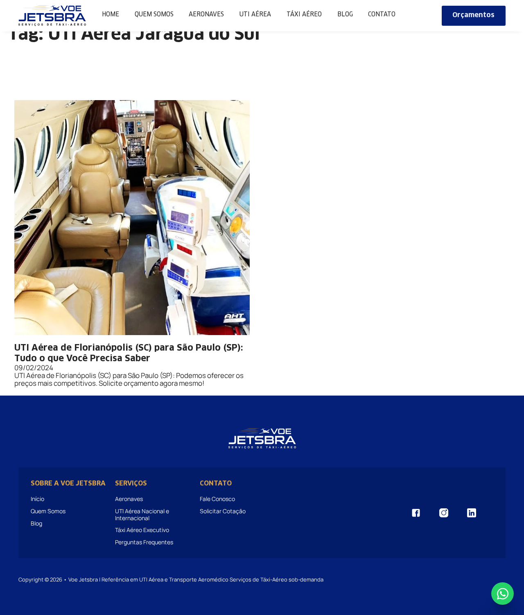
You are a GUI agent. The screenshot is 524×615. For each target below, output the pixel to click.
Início (37, 499)
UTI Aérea (255, 14)
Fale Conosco (217, 499)
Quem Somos (154, 14)
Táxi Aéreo (304, 14)
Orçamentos (473, 15)
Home (110, 14)
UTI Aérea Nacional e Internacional (142, 514)
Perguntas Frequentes (144, 542)
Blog (345, 14)
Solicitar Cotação (223, 511)
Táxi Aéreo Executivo (142, 530)
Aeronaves (206, 14)
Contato (381, 14)
